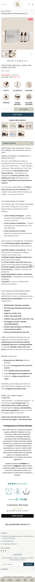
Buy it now (17, 114)
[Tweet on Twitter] (15, 61)
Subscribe (29, 564)
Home (3, 11)
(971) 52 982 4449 (8, 541)
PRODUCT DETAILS (9, 143)
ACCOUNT (10, 580)
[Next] (31, 33)
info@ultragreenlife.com (10, 544)
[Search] (5, 4)
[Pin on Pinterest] (17, 61)
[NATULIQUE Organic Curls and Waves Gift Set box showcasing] (12, 53)
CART (25, 580)
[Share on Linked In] (19, 61)
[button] (32, 4)
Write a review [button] (17, 516)
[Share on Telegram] (22, 61)
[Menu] (1, 4)
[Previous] (3, 33)
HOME (2, 580)
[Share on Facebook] (13, 61)
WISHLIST (18, 580)
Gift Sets (8, 11)
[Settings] (29, 4)
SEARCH (32, 580)
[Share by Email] (27, 61)
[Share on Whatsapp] (24, 61)
